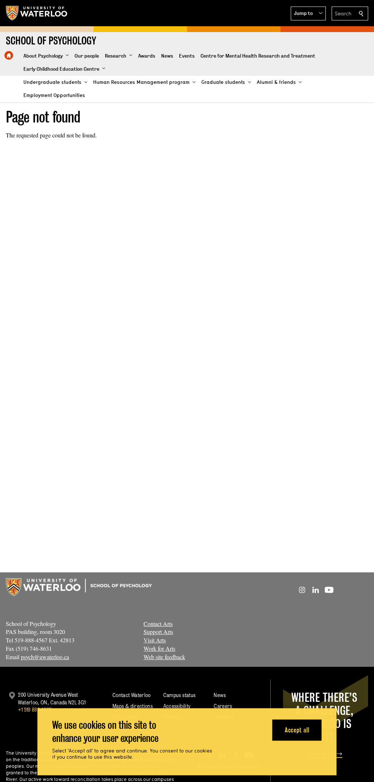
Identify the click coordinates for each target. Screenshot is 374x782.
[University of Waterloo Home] (37, 13)
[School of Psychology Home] (8, 55)
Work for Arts (159, 648)
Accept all (297, 730)
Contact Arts (158, 623)
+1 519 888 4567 (34, 710)
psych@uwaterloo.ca (45, 657)
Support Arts (158, 631)
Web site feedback (164, 657)
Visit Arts (155, 640)
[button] (308, 13)
